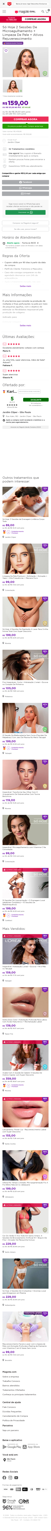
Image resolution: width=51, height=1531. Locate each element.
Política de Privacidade (13, 1420)
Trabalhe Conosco (11, 1381)
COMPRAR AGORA (25, 119)
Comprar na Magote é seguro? (25, 223)
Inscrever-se (23, 212)
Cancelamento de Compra (15, 1416)
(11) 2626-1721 (35, 1520)
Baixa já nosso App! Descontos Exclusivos (31, 4)
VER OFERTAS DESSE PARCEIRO (29, 391)
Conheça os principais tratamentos (19, 1394)
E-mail (25, 193)
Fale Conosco (9, 1407)
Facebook (25, 182)
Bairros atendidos (11, 1385)
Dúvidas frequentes (11, 1411)
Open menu (4, 11)
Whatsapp (27, 188)
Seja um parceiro (10, 1430)
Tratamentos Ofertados (13, 1390)
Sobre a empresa (10, 1377)
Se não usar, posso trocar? (25, 229)
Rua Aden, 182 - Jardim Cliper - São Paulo (23, 416)
